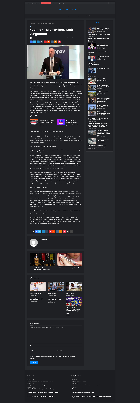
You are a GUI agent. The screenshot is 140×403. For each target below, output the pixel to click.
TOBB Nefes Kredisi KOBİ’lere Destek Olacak (55, 292)
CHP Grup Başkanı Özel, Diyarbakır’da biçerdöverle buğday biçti (98, 118)
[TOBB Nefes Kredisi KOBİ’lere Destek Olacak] (56, 286)
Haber (58, 16)
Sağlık (70, 16)
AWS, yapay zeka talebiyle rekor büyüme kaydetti (37, 298)
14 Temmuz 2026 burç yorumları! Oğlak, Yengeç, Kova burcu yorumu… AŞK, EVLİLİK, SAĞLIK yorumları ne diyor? (73, 310)
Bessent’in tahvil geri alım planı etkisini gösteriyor (63, 3)
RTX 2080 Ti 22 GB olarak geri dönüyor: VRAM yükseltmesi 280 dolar (46, 122)
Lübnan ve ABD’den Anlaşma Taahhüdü (102, 79)
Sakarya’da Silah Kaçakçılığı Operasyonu (103, 112)
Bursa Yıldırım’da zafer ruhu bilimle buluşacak (103, 28)
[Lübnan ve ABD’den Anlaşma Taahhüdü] (92, 81)
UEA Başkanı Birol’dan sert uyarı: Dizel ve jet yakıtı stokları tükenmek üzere (103, 133)
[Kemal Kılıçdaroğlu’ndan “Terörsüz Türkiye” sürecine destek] (92, 100)
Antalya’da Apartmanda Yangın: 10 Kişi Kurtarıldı (103, 86)
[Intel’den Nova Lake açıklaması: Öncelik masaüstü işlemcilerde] (61, 122)
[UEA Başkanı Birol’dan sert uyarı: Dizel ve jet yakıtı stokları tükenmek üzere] (92, 132)
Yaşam (83, 16)
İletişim (89, 16)
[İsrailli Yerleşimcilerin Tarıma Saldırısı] (92, 93)
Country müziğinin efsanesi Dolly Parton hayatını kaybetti (102, 45)
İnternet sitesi (60, 350)
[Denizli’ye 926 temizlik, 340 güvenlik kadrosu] (92, 58)
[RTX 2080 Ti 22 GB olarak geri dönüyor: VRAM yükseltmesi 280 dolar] (34, 122)
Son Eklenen (99, 22)
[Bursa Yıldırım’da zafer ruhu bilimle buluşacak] (92, 30)
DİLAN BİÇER (35, 37)
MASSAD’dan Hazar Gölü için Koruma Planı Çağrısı (37, 292)
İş (30, 26)
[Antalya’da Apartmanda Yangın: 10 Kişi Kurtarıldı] (92, 87)
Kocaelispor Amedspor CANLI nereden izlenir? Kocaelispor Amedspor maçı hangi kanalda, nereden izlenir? (98, 125)
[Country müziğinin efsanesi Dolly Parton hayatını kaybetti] (92, 46)
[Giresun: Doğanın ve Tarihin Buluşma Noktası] (92, 107)
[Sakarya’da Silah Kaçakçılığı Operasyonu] (92, 113)
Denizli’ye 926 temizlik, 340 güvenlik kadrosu (103, 57)
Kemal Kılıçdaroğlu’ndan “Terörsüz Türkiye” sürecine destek (103, 100)
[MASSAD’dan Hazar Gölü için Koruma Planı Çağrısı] (38, 286)
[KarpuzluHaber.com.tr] (70, 9)
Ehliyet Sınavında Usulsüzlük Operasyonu (99, 34)
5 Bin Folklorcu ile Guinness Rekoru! (97, 75)
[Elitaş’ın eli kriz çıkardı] (92, 70)
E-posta (32, 350)
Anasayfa (51, 16)
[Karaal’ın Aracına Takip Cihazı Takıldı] (92, 141)
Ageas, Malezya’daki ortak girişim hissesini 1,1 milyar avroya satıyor (55, 299)
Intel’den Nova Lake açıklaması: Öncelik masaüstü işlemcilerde (72, 122)
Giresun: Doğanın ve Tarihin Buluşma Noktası (103, 105)
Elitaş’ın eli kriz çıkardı (103, 68)
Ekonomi (64, 16)
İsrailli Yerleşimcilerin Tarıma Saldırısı (102, 92)
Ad (31, 345)
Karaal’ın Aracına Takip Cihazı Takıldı (103, 139)
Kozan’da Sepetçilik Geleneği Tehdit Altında (74, 292)
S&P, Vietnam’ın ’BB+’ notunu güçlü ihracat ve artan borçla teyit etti (97, 146)
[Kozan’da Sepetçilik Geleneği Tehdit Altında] (74, 286)
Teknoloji (76, 16)
